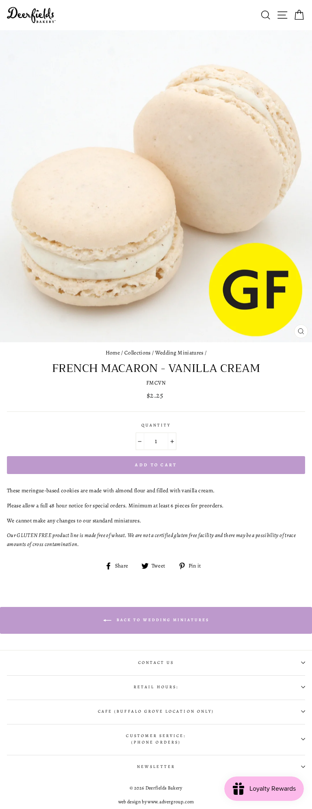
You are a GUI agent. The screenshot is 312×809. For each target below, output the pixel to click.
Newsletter (156, 767)
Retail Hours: (156, 687)
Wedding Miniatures (179, 353)
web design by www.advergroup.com (156, 801)
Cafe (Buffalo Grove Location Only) (156, 711)
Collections (137, 353)
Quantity (156, 425)
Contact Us (156, 662)
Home (113, 353)
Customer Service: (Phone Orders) (156, 739)
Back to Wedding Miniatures (162, 619)
